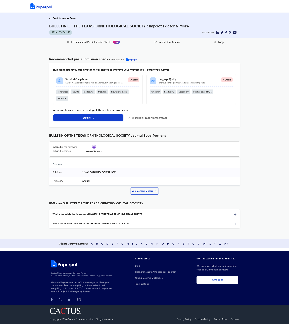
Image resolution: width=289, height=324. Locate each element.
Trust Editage (142, 284)
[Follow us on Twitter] (60, 299)
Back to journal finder (64, 18)
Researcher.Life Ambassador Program (155, 272)
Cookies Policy (202, 319)
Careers (235, 319)
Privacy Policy (184, 319)
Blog (137, 266)
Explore (86, 117)
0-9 (226, 243)
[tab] (144, 214)
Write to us (217, 280)
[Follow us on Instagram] (79, 299)
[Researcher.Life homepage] (83, 264)
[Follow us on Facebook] (52, 299)
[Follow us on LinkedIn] (69, 299)
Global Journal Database (149, 278)
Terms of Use (220, 319)
